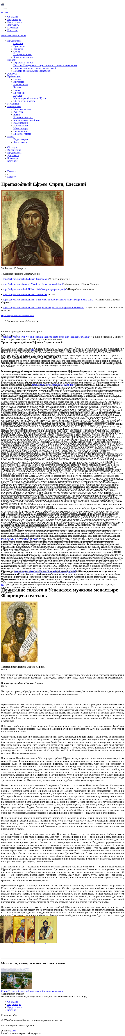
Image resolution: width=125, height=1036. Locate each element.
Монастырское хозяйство (26, 120)
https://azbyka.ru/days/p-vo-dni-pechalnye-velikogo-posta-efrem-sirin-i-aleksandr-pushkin (46, 336)
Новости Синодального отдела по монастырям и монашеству (45, 65)
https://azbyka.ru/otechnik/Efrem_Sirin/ (17, 315)
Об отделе (12, 16)
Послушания (20, 131)
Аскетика (18, 112)
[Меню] (2, 5)
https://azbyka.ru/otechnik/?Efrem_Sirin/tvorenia (26, 279)
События (18, 43)
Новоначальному (22, 109)
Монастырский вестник (13, 35)
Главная (11, 171)
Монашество (14, 106)
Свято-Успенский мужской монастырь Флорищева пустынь (32, 991)
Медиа (10, 136)
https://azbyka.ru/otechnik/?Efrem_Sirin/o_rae (25, 294)
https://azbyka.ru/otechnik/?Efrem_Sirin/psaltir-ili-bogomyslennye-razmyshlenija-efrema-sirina (48, 299)
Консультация (20, 125)
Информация (14, 19)
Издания (17, 95)
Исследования (20, 123)
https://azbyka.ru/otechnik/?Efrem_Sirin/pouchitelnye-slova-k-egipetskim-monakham (43, 307)
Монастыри (13, 103)
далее (13, 1030)
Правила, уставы (22, 134)
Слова (16, 51)
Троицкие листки (22, 54)
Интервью (18, 81)
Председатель (14, 22)
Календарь (12, 27)
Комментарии (20, 84)
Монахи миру (20, 128)
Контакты (12, 30)
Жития (16, 114)
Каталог (11, 176)
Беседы (17, 87)
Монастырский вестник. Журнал (30, 98)
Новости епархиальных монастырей (32, 71)
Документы (13, 25)
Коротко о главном (23, 57)
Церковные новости (23, 62)
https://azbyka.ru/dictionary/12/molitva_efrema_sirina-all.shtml (33, 284)
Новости (11, 60)
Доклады (18, 49)
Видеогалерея (20, 139)
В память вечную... (23, 117)
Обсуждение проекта (24, 101)
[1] (2, 584)
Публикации (14, 76)
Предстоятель (14, 40)
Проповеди (19, 46)
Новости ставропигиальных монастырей (34, 68)
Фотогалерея (20, 142)
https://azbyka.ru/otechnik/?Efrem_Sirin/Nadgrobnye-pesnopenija (34, 289)
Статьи (17, 79)
